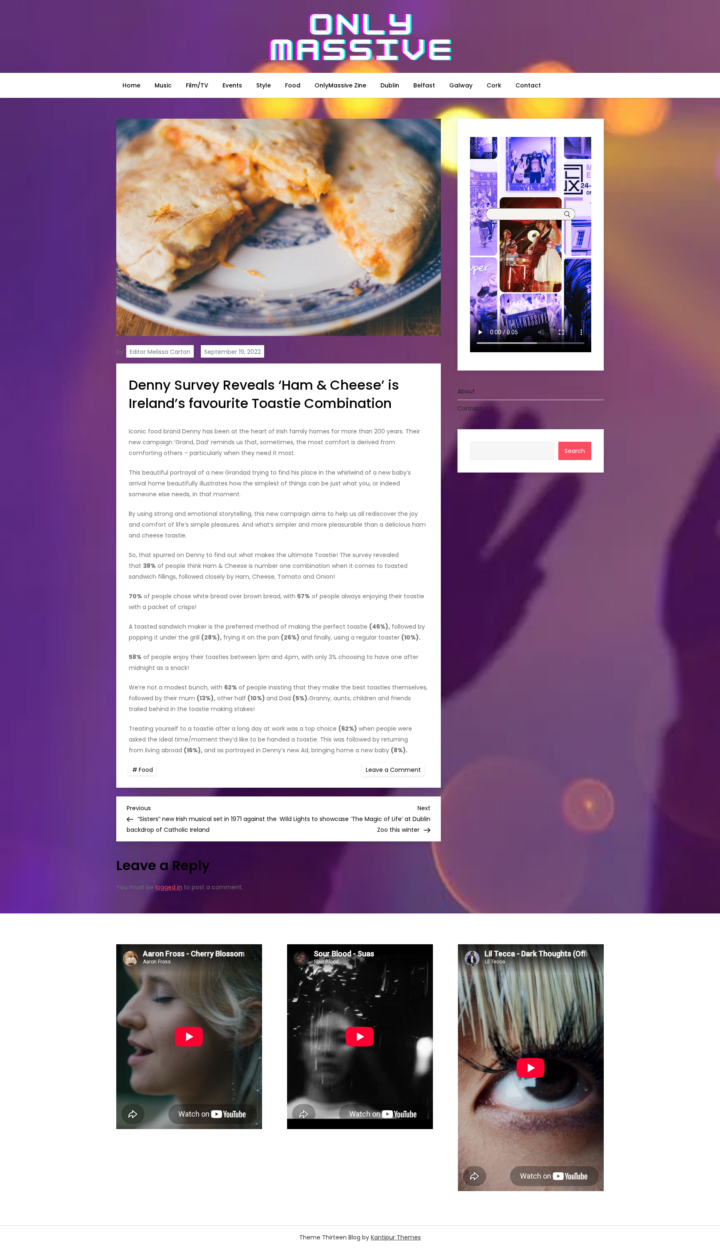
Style (263, 85)
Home (131, 85)
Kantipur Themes (396, 1237)
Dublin (389, 85)
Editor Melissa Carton (160, 352)
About (466, 391)
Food (292, 85)
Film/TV (197, 85)
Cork (494, 85)
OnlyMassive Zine (340, 85)
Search (575, 451)
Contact (528, 85)
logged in (168, 887)
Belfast (424, 85)
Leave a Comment (395, 769)
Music (163, 85)
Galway (460, 85)
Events (232, 85)
